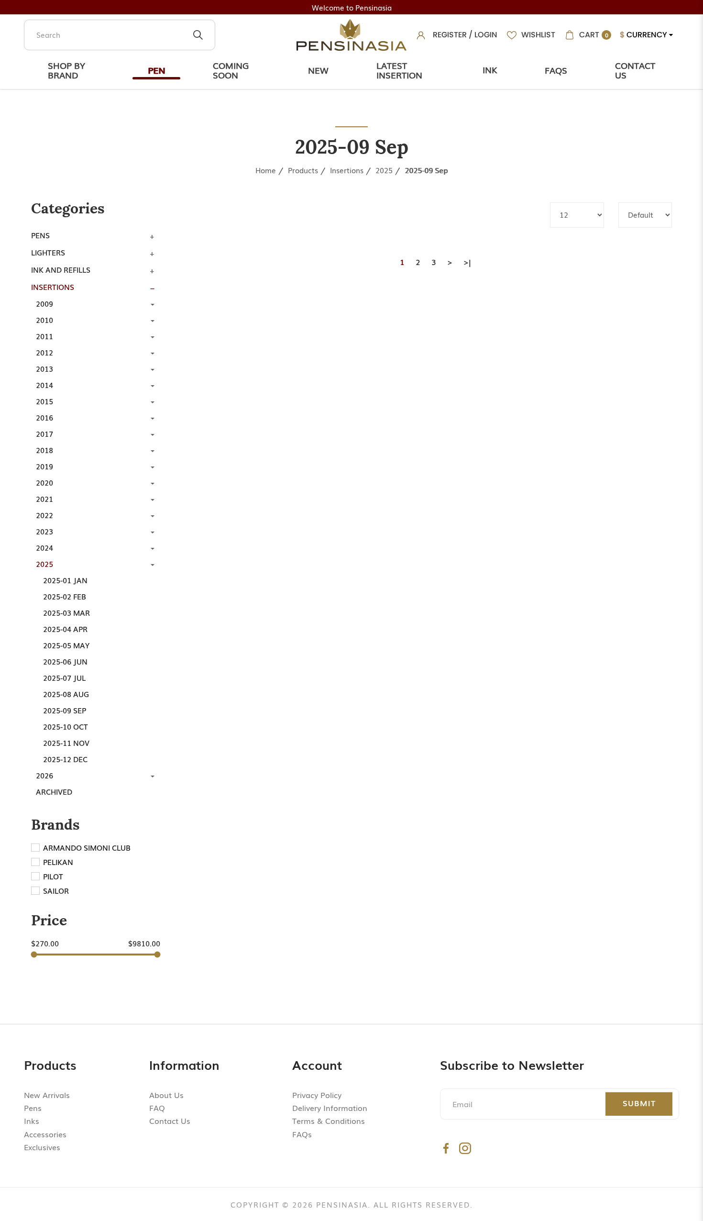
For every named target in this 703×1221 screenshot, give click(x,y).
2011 (44, 336)
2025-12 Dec (65, 759)
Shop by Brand (66, 69)
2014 (44, 384)
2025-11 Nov (66, 742)
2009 (44, 303)
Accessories (45, 1134)
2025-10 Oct (65, 726)
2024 (44, 547)
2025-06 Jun (65, 661)
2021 (44, 498)
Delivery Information (329, 1107)
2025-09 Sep (426, 170)
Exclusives (42, 1147)
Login (485, 34)
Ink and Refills (60, 269)
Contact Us (635, 69)
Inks (31, 1120)
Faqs (556, 70)
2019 (44, 466)
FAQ (157, 1107)
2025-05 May (66, 645)
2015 (44, 401)
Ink (490, 69)
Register (450, 34)
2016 (44, 417)
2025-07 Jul (64, 677)
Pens (40, 235)
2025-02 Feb (64, 596)
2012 (44, 352)
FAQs (302, 1134)
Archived (54, 791)
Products (303, 170)
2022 (44, 515)
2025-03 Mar (66, 612)
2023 (44, 531)
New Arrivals (47, 1094)
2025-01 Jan (65, 580)
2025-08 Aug (66, 693)
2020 (44, 482)
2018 (44, 449)
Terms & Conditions (328, 1120)
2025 (384, 170)
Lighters (48, 252)
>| (467, 261)
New (318, 70)
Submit (639, 1103)
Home (265, 170)
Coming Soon (231, 69)
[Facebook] (446, 1148)
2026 (44, 775)
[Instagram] (465, 1148)
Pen (156, 70)
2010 (44, 319)
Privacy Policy (316, 1094)
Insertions (346, 170)
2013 (44, 368)
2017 (44, 433)
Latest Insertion (399, 69)
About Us (166, 1094)
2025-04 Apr (65, 628)
